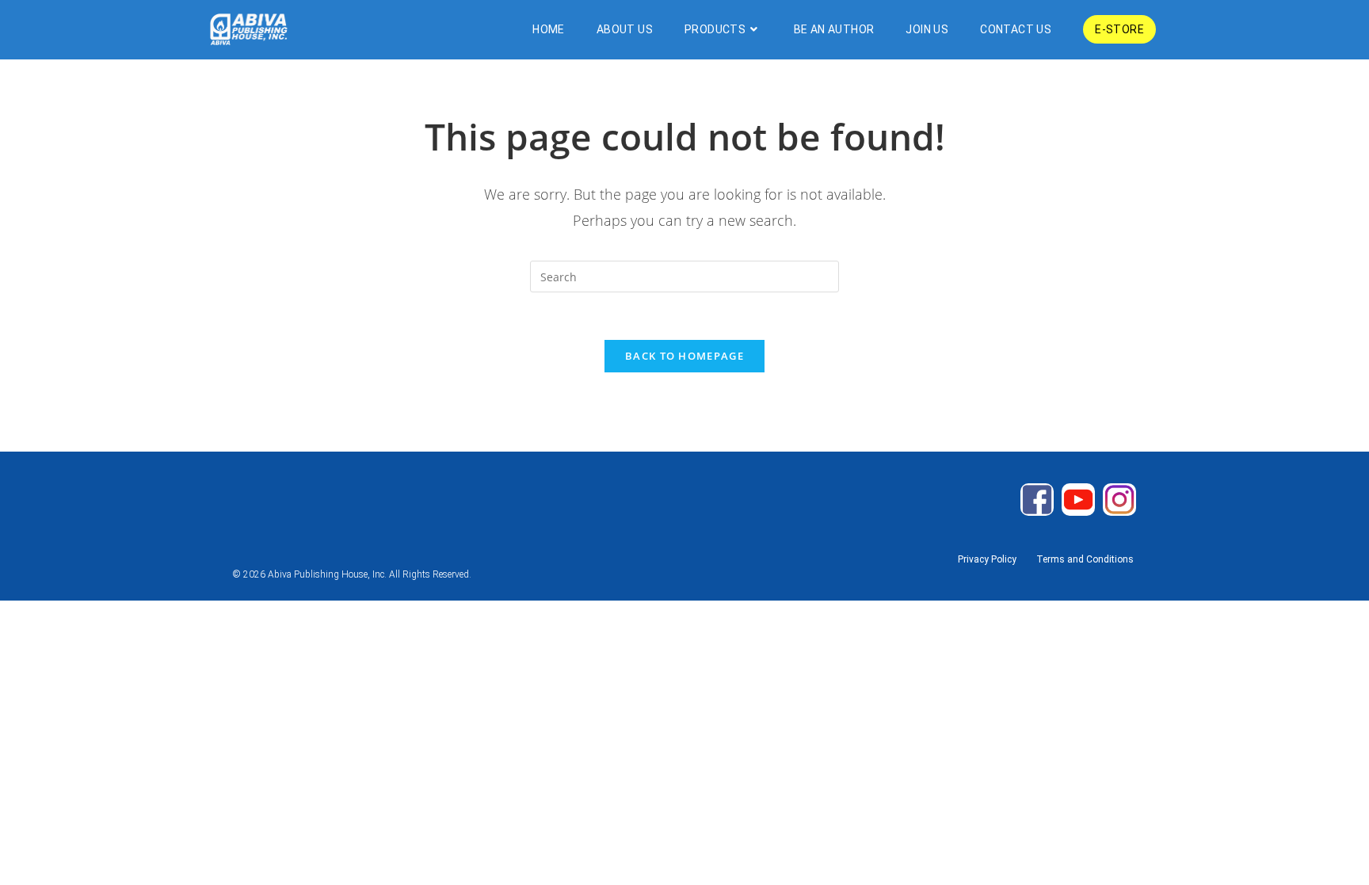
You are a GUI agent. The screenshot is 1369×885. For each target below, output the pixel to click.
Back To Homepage (684, 356)
